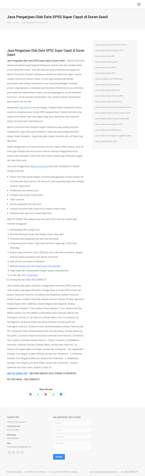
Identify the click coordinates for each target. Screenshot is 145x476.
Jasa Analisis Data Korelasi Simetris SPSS (113, 113)
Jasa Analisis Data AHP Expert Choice (111, 44)
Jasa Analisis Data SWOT (105, 67)
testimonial (32, 275)
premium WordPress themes (65, 471)
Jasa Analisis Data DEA (105, 56)
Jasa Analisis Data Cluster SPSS (108, 101)
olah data (24, 107)
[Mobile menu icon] (139, 4)
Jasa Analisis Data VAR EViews (108, 130)
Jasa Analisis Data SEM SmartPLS (109, 96)
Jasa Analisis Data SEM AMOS (108, 84)
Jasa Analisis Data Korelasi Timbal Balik (112, 118)
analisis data (25, 266)
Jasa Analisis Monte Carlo (106, 141)
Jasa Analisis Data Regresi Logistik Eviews (113, 135)
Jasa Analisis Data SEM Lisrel (107, 90)
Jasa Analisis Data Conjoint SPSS (109, 50)
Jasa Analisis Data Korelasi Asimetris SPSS (113, 107)
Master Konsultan (39, 166)
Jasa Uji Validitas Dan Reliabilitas (109, 79)
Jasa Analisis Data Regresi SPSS (109, 124)
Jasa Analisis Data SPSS (105, 73)
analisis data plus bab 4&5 (47, 266)
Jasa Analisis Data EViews (106, 61)
